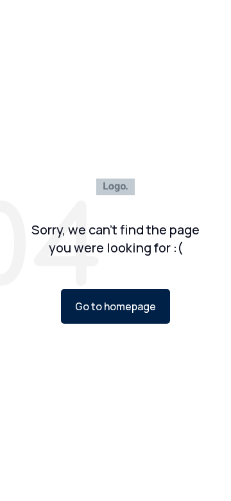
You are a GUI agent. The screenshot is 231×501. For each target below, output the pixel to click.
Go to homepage (115, 306)
